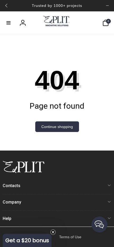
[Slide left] (6, 5)
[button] (8, 23)
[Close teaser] (53, 232)
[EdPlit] (24, 171)
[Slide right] (107, 5)
